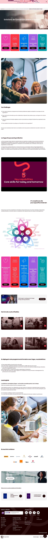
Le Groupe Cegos (15, 525)
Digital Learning (3, 525)
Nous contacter (27, 521)
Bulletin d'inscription (28, 522)
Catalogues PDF (27, 524)
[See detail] (21, 326)
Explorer (5, 48)
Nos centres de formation (17, 519)
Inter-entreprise (3, 519)
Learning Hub (39, 519)
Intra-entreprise (3, 521)
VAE (1, 527)
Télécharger (42, 299)
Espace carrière (15, 522)
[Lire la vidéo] (24, 174)
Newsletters (15, 521)
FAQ (25, 519)
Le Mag (38, 517)
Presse (14, 524)
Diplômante (3, 524)
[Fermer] (46, 1)
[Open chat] (45, 536)
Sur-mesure (3, 522)
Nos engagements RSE (16, 529)
